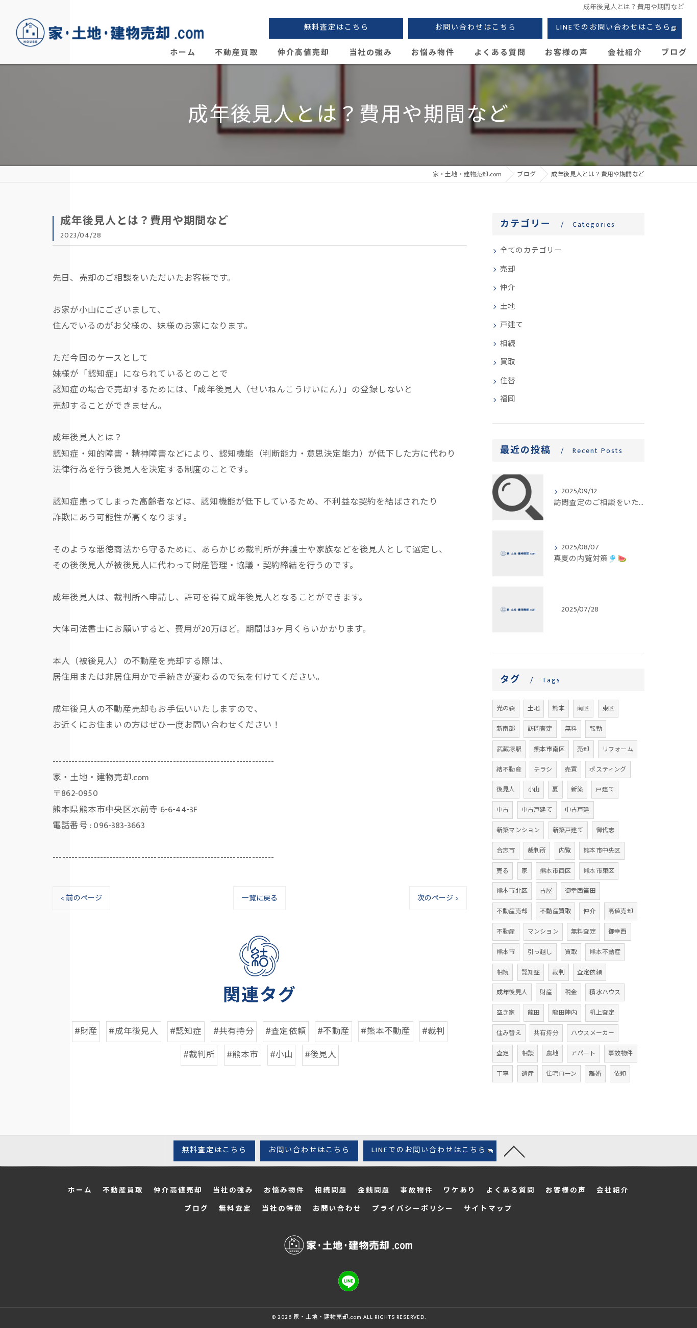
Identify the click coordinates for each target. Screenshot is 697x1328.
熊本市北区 (512, 891)
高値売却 (620, 911)
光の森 (505, 708)
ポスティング (607, 769)
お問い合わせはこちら (475, 27)
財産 (546, 992)
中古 (502, 810)
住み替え (508, 1033)
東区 (608, 708)
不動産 (505, 931)
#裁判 (433, 1031)
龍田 (534, 1012)
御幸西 (617, 931)
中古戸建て (537, 810)
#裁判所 (199, 1055)
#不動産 (333, 1031)
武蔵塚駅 (508, 749)
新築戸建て (568, 830)
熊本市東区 (598, 871)
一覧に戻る (259, 898)
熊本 (558, 708)
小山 (534, 789)
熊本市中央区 (601, 850)
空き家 (505, 1012)
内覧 (565, 850)
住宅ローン (561, 1074)
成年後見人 (512, 992)
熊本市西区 (555, 871)
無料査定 (583, 931)
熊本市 (505, 952)
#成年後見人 (133, 1031)
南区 (583, 708)
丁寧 (502, 1074)
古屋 (546, 891)
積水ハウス (604, 992)
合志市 (505, 850)
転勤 (595, 729)
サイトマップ (488, 1208)
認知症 (530, 972)
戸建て (512, 325)
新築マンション (518, 830)
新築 (577, 789)
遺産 (527, 1074)
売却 (507, 269)
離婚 (595, 1074)
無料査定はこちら (336, 27)
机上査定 (601, 1012)
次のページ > (438, 898)
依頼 (620, 1074)
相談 (527, 1053)
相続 (507, 344)
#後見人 (321, 1055)
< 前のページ (81, 898)
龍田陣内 (564, 1012)
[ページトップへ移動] (514, 1150)
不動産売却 (512, 911)
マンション (543, 931)
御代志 (605, 830)
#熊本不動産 (385, 1031)
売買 (571, 769)
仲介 (507, 288)
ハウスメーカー (592, 1033)
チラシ (543, 769)
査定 (502, 1053)
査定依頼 (589, 972)
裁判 (558, 972)
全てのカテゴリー (531, 251)
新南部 (505, 729)
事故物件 (620, 1053)
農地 (552, 1053)
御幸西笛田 (580, 891)
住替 (507, 381)
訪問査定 (540, 729)
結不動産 (508, 769)
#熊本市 (243, 1055)
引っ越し (540, 952)
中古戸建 (577, 810)
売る (502, 871)
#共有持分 (233, 1031)
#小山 (281, 1055)
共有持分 (546, 1033)
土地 (507, 307)
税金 (571, 992)
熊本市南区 (549, 749)
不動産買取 (555, 911)
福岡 (507, 399)
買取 (507, 362)
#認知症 (186, 1031)
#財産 (86, 1031)
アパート (583, 1053)
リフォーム (617, 749)
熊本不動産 (604, 952)
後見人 (505, 789)
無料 (571, 729)
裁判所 (537, 850)
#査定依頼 (285, 1031)
